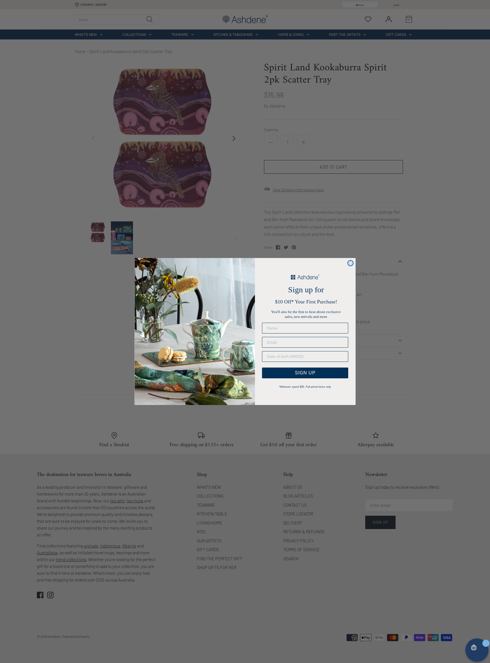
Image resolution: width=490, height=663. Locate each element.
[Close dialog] (350, 263)
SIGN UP (305, 372)
